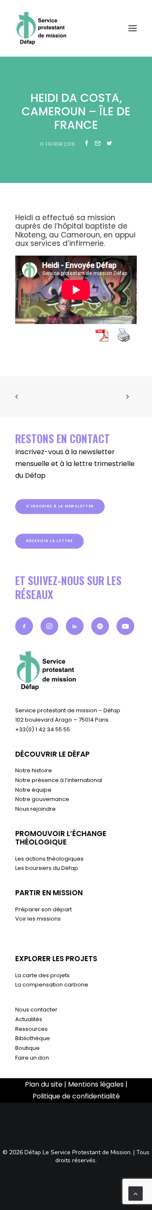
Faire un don (32, 1058)
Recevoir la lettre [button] (49, 540)
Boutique (27, 1048)
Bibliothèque (32, 1038)
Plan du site (43, 1084)
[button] (24, 626)
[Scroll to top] (135, 1193)
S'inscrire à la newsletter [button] (60, 506)
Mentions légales (96, 1084)
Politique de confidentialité (76, 1096)
